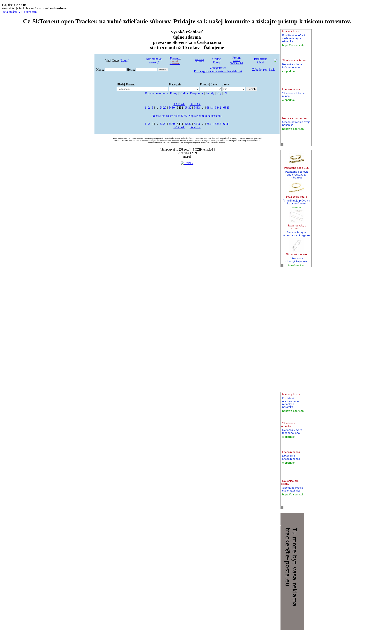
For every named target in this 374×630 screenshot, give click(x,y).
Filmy (173, 93)
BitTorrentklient (260, 60)
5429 (163, 107)
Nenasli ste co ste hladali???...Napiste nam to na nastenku (187, 115)
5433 (197, 107)
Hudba (183, 93)
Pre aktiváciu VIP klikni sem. (19, 11)
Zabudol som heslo (263, 69)
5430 (171, 107)
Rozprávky (197, 93)
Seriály (210, 93)
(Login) (124, 60)
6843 (226, 107)
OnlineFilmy (216, 60)
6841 (209, 107)
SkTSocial (236, 63)
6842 (218, 107)
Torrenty (175, 58)
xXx (226, 93)
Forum (236, 57)
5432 (188, 107)
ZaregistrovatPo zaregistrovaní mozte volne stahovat (218, 69)
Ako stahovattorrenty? (154, 60)
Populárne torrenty (156, 93)
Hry (218, 93)
